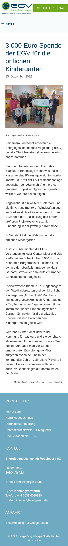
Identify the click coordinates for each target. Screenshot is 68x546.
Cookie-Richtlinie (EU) (20, 436)
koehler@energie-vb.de (32, 500)
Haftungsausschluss (19, 417)
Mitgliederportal (50, 8)
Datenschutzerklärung (20, 424)
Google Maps (39, 523)
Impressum (13, 411)
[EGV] (17, 8)
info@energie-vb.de (29, 482)
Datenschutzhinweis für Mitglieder (28, 430)
